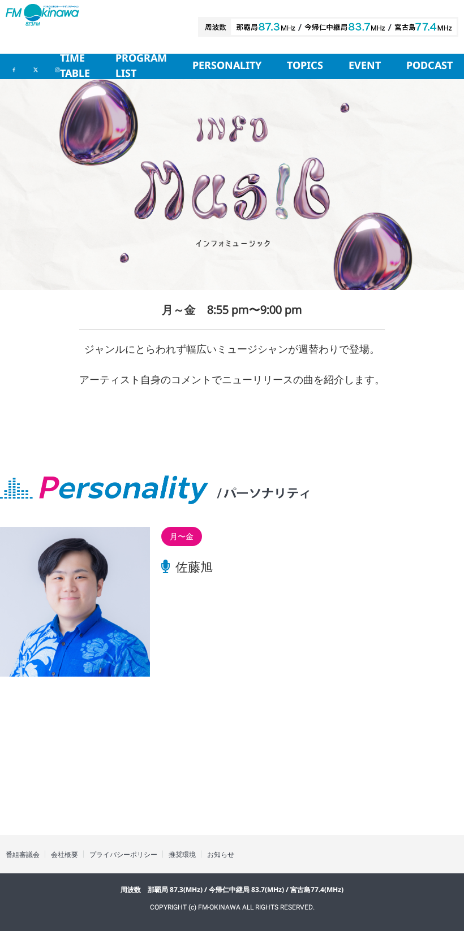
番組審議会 (23, 854)
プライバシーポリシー (123, 854)
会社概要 (64, 854)
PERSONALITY (226, 66)
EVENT (365, 66)
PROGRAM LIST (141, 66)
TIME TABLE (75, 66)
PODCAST (429, 66)
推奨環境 (182, 854)
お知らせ (220, 854)
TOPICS (305, 66)
